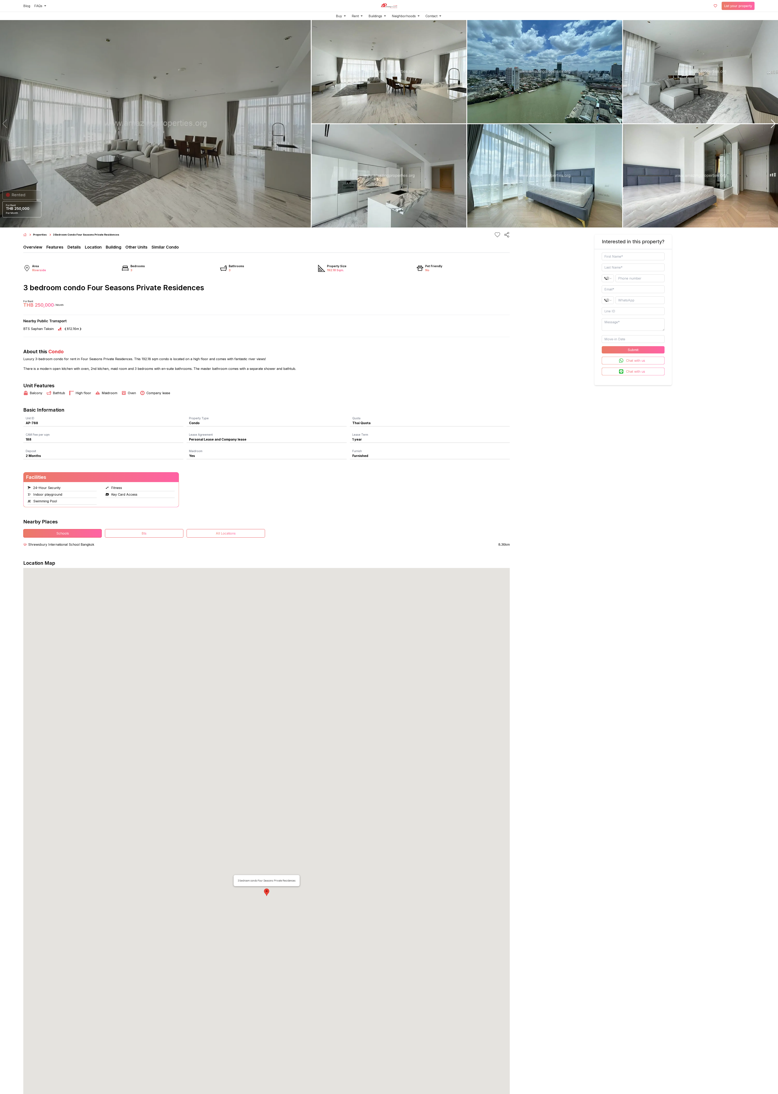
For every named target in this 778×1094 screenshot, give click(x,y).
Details (74, 247)
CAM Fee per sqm (38, 434)
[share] (507, 235)
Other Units (136, 247)
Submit (633, 350)
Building (113, 247)
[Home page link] (25, 234)
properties (40, 234)
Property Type (199, 418)
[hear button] (497, 235)
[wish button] (715, 6)
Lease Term (360, 434)
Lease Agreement (201, 434)
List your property (738, 6)
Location (93, 247)
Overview (32, 247)
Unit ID (30, 418)
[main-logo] (389, 6)
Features (54, 247)
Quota (356, 418)
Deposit (31, 451)
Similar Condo (165, 247)
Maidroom (195, 451)
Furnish (357, 451)
